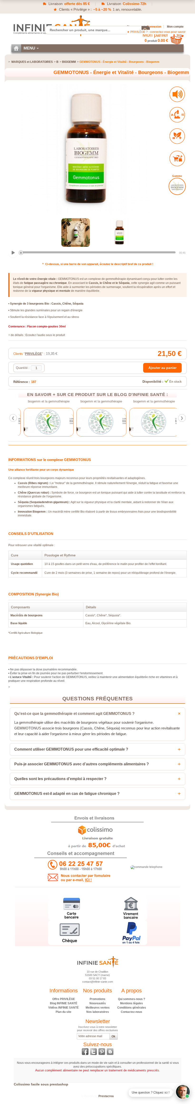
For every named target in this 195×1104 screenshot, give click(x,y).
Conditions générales (131, 1007)
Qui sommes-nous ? (131, 999)
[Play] (13, 252)
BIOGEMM (69, 62)
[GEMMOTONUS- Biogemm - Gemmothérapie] (75, 232)
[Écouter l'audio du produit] (177, 94)
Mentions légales (131, 1003)
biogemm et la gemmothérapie (45, 401)
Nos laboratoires (97, 1012)
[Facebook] (85, 1051)
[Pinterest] (101, 1051)
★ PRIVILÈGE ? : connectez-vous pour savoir (156, 32)
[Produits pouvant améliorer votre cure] (177, 136)
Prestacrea (106, 1096)
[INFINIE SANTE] (51, 25)
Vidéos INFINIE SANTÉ (63, 1007)
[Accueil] (16, 48)
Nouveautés (97, 1003)
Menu (29, 48)
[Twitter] (93, 1051)
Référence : (21, 382)
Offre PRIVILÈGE (63, 999)
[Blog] (110, 1051)
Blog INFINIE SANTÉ (63, 1003)
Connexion (154, 26)
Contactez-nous (131, 1012)
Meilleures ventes (98, 1007)
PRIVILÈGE (33, 354)
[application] (97, 253)
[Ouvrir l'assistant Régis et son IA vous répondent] (183, 1091)
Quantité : (22, 368)
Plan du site (63, 1012)
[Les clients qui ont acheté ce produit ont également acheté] (177, 158)
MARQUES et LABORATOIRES (32, 62)
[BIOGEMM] (177, 186)
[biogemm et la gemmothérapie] (45, 422)
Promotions (97, 999)
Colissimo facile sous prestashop (41, 1084)
